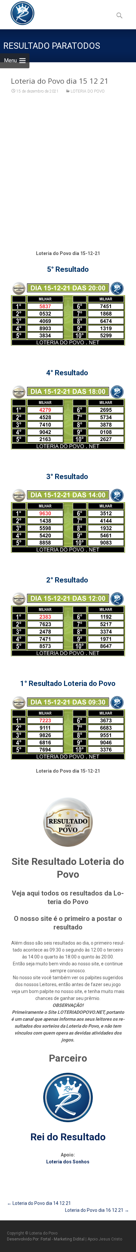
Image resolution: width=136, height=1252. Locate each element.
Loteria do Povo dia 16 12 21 (97, 1210)
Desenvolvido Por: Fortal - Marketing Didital (46, 1239)
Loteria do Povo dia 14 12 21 (39, 1203)
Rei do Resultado (68, 1137)
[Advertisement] (68, 172)
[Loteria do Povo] (17, 13)
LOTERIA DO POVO (88, 91)
